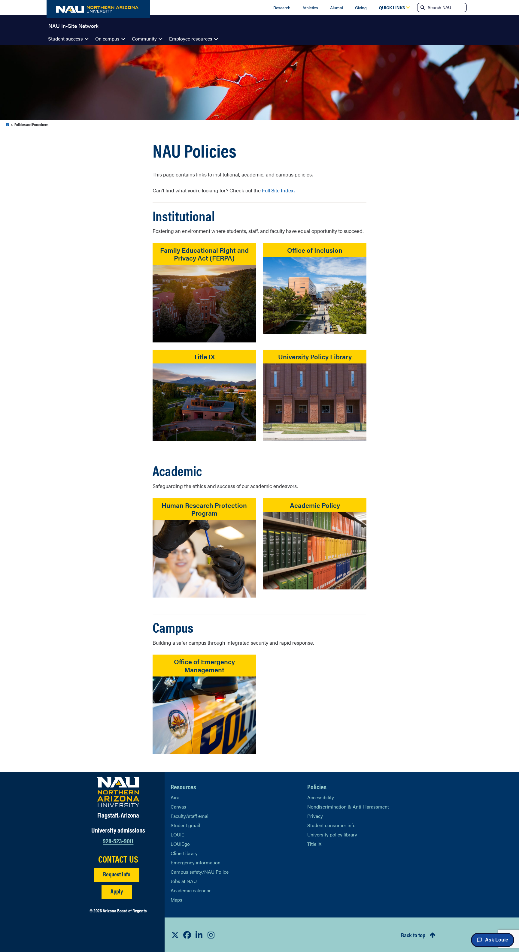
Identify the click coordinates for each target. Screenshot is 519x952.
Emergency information (195, 862)
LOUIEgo (180, 844)
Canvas (178, 806)
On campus (107, 38)
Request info (116, 873)
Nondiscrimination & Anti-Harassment (348, 806)
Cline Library (184, 853)
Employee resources (190, 38)
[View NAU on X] (175, 935)
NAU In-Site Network (73, 25)
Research (281, 8)
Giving (361, 8)
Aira (175, 797)
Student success (65, 38)
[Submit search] (421, 7)
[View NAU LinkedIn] (199, 935)
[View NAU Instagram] (211, 935)
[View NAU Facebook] (187, 935)
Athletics (310, 8)
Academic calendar (191, 890)
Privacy (315, 816)
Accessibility (320, 797)
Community (144, 38)
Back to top (413, 934)
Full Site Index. (279, 190)
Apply (117, 891)
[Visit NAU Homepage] (118, 792)
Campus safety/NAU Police (200, 872)
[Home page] (98, 9)
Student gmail (185, 825)
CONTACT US (118, 859)
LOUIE (177, 834)
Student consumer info (331, 825)
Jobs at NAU (184, 881)
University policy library (332, 834)
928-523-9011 (118, 840)
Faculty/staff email (190, 816)
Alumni (336, 8)
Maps (176, 899)
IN (7, 124)
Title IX (314, 844)
